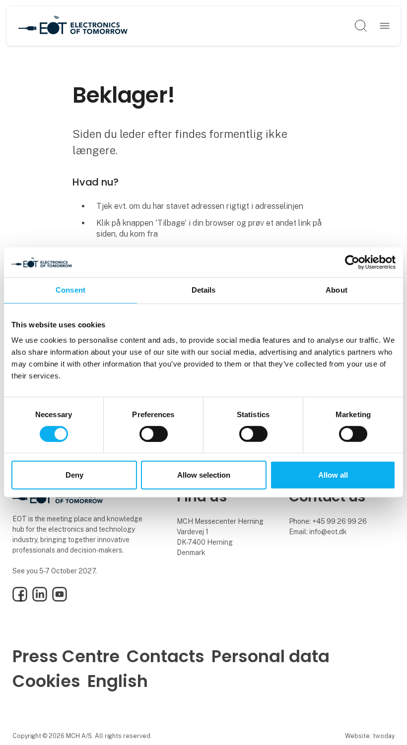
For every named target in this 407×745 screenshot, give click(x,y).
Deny (74, 475)
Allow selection (203, 475)
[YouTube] (59, 599)
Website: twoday (370, 736)
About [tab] (336, 290)
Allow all (333, 475)
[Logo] (73, 26)
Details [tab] (204, 290)
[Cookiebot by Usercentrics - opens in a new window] (352, 262)
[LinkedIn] (39, 599)
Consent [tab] (70, 290)
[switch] (153, 434)
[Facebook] (19, 599)
